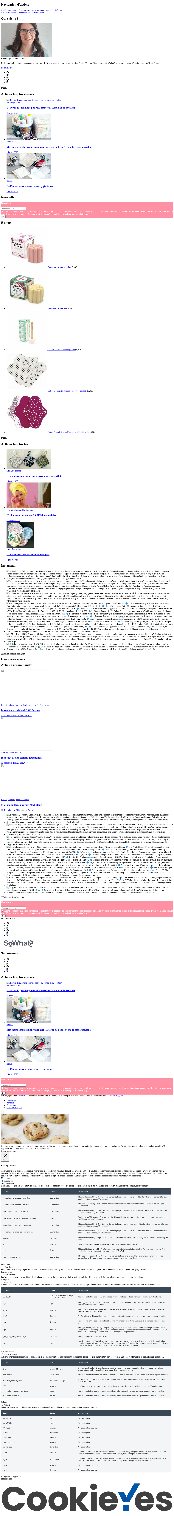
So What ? (21, 1096)
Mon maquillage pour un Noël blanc (21, 804)
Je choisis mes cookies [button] (39, 1148)
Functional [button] (5, 1264)
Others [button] (4, 1402)
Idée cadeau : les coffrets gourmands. (21, 757)
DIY (8, 471)
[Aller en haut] (2, 1112)
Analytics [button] (5, 1279)
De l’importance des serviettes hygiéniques (30, 186)
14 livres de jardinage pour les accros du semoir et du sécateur (41, 107)
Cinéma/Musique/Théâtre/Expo (20, 510)
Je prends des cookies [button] (10, 1148)
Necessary (8, 1181)
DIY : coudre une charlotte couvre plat (28, 554)
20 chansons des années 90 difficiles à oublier (31, 515)
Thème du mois (44, 705)
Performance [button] (6, 1272)
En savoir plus (7, 68)
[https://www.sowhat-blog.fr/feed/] (7, 971)
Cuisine (11, 705)
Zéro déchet (15, 471)
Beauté (10, 181)
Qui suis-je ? (12, 1100)
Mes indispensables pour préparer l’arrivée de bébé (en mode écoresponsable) (49, 147)
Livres (17, 102)
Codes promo (12, 1105)
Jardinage (11, 102)
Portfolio (10, 1103)
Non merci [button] (24, 1148)
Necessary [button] (5, 1178)
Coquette (11, 799)
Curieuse (18, 705)
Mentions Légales (115, 1096)
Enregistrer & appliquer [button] (11, 1476)
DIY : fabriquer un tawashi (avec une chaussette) (34, 475)
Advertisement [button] (7, 1352)
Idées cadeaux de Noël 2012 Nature (20, 710)
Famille (10, 142)
